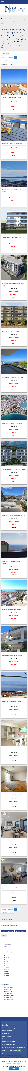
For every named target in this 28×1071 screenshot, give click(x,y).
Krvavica (6, 969)
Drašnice (6, 973)
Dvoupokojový (11, 950)
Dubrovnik (6, 975)
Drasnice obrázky (8, 997)
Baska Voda (7, 958)
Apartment (10, 954)
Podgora (6, 963)
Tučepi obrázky (8, 993)
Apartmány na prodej (19, 19)
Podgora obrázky (8, 999)
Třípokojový (10, 952)
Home (8, 19)
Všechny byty (7, 944)
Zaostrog (6, 967)
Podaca (6, 965)
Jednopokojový (11, 948)
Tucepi (6, 961)
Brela (5, 956)
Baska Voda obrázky (9, 991)
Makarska (8, 21)
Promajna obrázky (9, 995)
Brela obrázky (7, 989)
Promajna (6, 959)
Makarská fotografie (9, 987)
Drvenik (6, 971)
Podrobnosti (14, 91)
